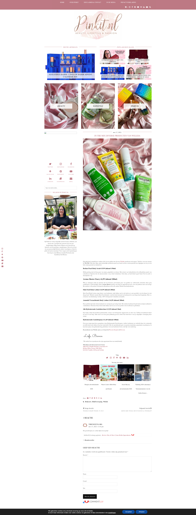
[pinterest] (135, 7)
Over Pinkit (74, 2)
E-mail (85, 481)
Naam (84, 474)
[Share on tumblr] (97, 398)
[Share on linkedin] (101, 398)
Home (62, 2)
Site (84, 488)
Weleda (122, 261)
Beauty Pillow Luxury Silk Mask (92, 348)
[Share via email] (87, 398)
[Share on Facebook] (90, 398)
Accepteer (128, 512)
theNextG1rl (96, 424)
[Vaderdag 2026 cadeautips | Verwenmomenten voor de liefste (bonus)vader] (143, 372)
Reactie (85, 455)
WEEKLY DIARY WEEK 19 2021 (93, 409)
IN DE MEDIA (110, 2)
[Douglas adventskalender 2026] (91, 372)
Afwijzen (141, 512)
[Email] (147, 7)
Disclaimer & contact (92, 2)
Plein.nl (111, 330)
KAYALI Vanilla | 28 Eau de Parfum (93, 350)
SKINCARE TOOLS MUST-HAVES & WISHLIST (136, 409)
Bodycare (88, 402)
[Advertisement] (117, 245)
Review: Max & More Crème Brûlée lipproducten (116, 435)
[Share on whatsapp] (99, 398)
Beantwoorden (89, 440)
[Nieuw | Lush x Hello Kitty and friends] (108, 372)
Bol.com (122, 330)
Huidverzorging (97, 402)
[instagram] (129, 7)
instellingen (112, 513)
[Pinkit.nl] (98, 21)
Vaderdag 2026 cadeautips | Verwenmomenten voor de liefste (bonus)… (143, 389)
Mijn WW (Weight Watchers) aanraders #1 (95, 346)
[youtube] (138, 7)
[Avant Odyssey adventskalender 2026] (126, 372)
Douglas (116, 330)
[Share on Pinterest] (94, 398)
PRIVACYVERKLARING (128, 2)
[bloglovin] (141, 7)
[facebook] (132, 7)
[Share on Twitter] (92, 398)
